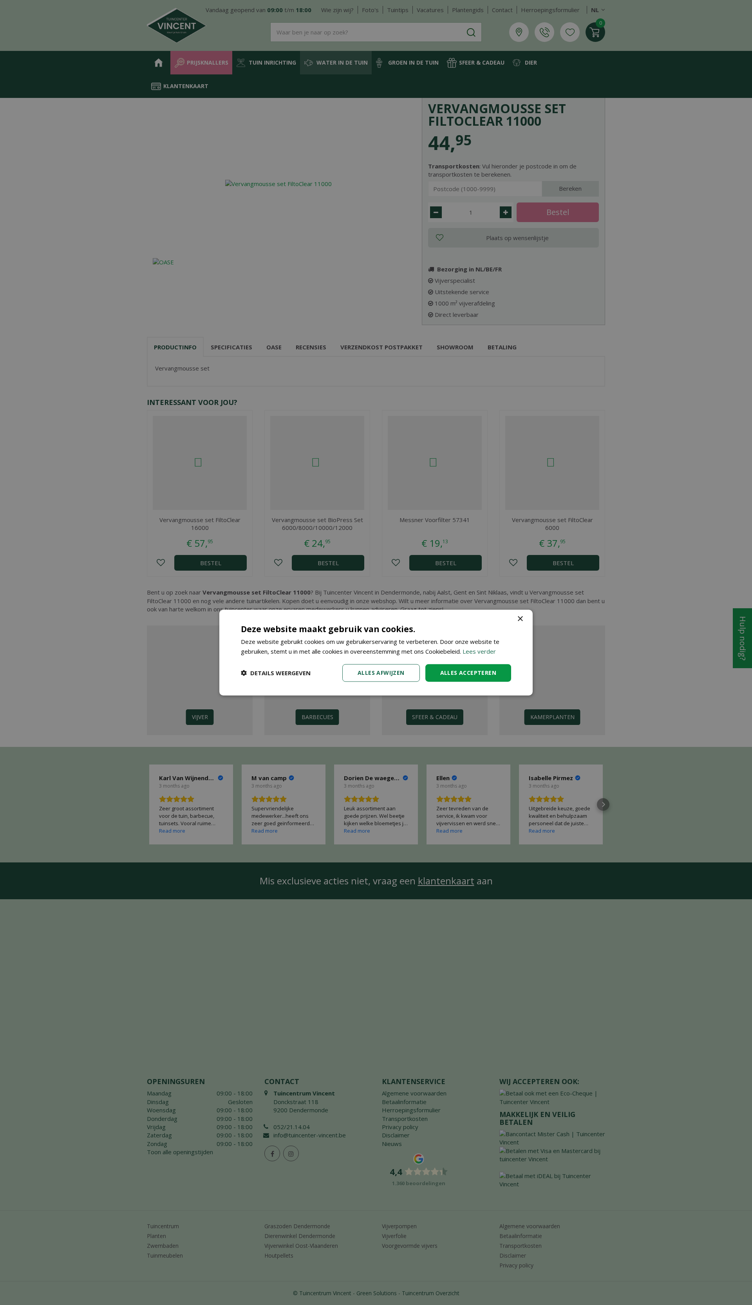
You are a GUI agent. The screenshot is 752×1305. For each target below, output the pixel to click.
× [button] (520, 619)
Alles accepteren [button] (468, 672)
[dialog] (376, 653)
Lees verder (479, 651)
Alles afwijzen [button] (381, 672)
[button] (276, 673)
